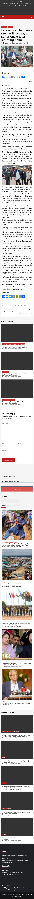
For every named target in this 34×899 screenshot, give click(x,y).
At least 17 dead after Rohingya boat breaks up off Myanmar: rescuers (17, 312)
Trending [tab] (16, 506)
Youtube (22, 3)
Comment (5, 423)
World (3, 582)
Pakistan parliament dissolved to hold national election (16, 306)
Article (5, 344)
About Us (11, 6)
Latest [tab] (3, 506)
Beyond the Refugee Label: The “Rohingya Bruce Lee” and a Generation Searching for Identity (16, 346)
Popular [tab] (10, 506)
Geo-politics (4, 27)
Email (20, 443)
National (10, 27)
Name (4, 443)
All (31, 894)
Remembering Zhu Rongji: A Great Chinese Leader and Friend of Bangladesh (16, 402)
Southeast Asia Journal (20, 43)
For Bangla (6, 3)
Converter (28, 3)
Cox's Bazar (12, 344)
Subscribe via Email (20, 6)
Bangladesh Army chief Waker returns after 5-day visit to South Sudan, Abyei (16, 374)
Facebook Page (14, 3)
